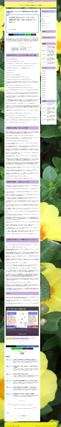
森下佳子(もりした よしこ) (46, 23)
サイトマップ (44, 14)
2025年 (30, 338)
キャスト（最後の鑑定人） (10, 338)
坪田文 (43, 18)
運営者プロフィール (45, 25)
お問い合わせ (45, 34)
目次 (21, 46)
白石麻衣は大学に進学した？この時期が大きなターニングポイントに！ (22, 50)
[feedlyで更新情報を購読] (21, 353)
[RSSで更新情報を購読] (23, 353)
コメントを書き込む (22, 415)
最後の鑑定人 (19, 338)
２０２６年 (26, 338)
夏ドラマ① (15, 338)
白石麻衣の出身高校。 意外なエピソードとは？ (19, 49)
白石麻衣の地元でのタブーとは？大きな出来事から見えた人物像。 (22, 47)
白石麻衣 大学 (22, 339)
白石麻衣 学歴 (27, 339)
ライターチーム (45, 27)
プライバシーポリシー (45, 16)
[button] (33, 35)
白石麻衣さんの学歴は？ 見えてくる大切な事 (19, 48)
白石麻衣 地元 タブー (17, 339)
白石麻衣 (23, 338)
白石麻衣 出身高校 (12, 339)
